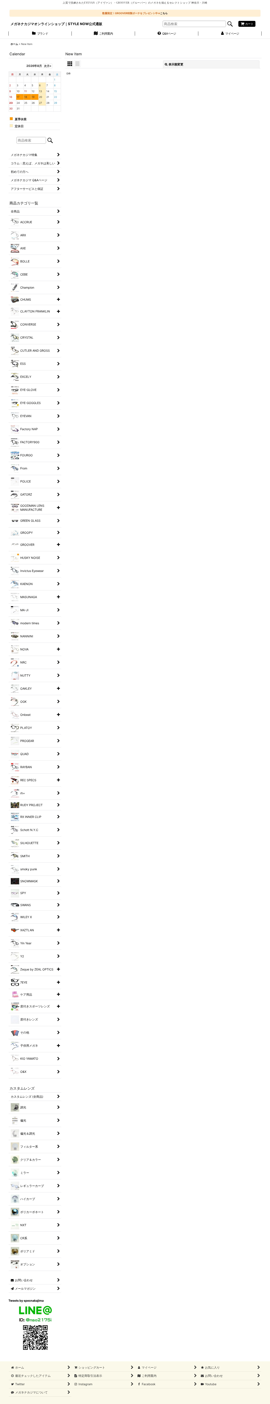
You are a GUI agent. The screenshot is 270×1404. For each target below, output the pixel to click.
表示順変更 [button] (176, 64)
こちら (164, 13)
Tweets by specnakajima (26, 1300)
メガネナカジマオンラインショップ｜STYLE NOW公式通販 (56, 24)
